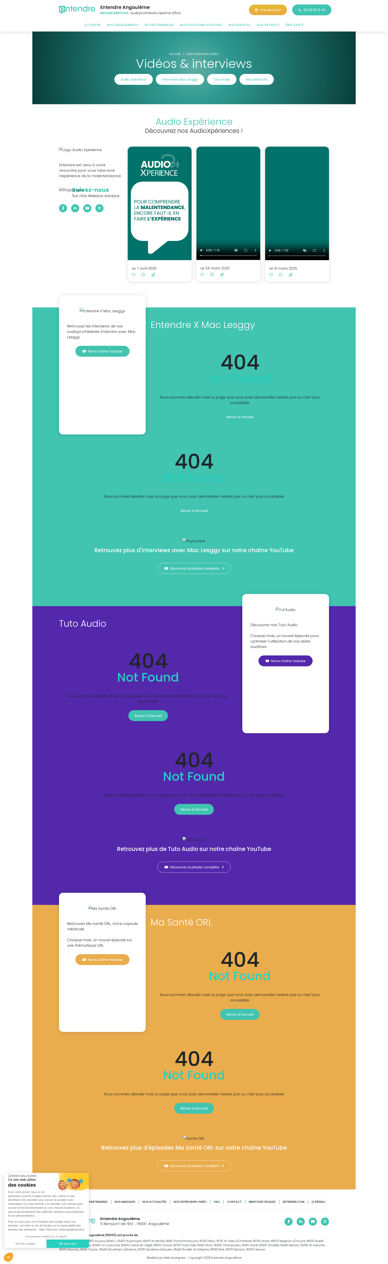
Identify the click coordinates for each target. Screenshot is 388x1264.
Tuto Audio (221, 79)
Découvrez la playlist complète (195, 568)
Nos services (239, 25)
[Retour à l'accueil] (77, 10)
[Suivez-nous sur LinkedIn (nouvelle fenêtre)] (75, 208)
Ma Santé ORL (257, 79)
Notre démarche (159, 25)
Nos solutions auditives (201, 25)
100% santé (294, 25)
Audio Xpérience (134, 79)
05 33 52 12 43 (314, 10)
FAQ (217, 1202)
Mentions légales (262, 1202)
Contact (234, 1202)
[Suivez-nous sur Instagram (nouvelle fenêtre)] (99, 208)
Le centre (92, 25)
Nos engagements (122, 25)
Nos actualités (154, 1202)
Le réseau (318, 1202)
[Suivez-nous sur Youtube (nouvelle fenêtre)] (87, 208)
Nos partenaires (94, 1202)
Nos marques (125, 1202)
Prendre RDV (270, 10)
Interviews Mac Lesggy (180, 79)
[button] (8, 1257)
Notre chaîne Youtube (105, 351)
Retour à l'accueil (239, 417)
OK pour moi (67, 1243)
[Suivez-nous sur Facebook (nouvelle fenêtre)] (63, 208)
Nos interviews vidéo (190, 1202)
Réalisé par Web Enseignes (166, 1258)
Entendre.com (293, 1202)
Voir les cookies (25, 1243)
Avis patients (267, 25)
